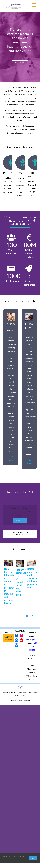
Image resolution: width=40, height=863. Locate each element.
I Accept (20, 521)
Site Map (22, 695)
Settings (14, 860)
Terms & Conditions (9, 692)
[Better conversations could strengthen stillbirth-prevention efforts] (31, 563)
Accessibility (21, 692)
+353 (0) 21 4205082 (32, 646)
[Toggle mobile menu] (34, 5)
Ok (33, 858)
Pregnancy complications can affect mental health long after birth (23, 582)
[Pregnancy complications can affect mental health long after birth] (20, 563)
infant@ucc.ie (31, 639)
